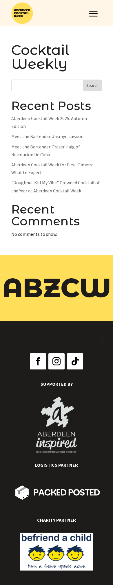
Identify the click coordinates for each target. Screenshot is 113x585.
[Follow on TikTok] (75, 361)
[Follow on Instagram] (56, 361)
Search (92, 85)
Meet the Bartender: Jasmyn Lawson (47, 136)
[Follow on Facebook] (38, 361)
